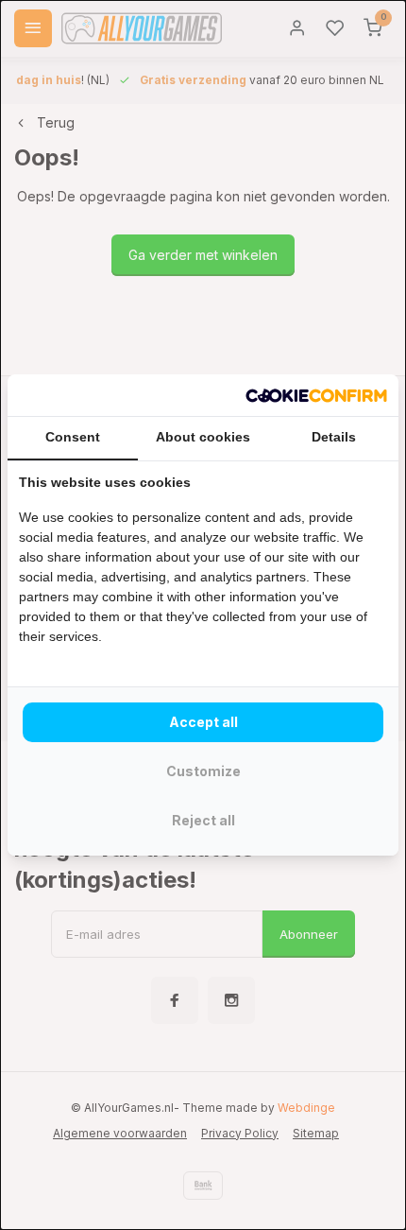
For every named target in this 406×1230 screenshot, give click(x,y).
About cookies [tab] (203, 436)
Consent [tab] (72, 436)
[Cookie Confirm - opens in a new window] (316, 395)
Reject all (203, 820)
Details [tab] (334, 436)
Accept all (203, 722)
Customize (203, 771)
